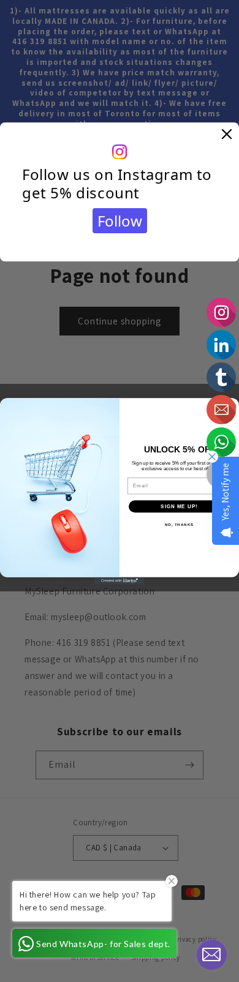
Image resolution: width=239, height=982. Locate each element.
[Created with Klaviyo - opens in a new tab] (119, 580)
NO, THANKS (179, 524)
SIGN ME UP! (179, 506)
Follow (119, 221)
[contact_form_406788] (211, 954)
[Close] (226, 134)
